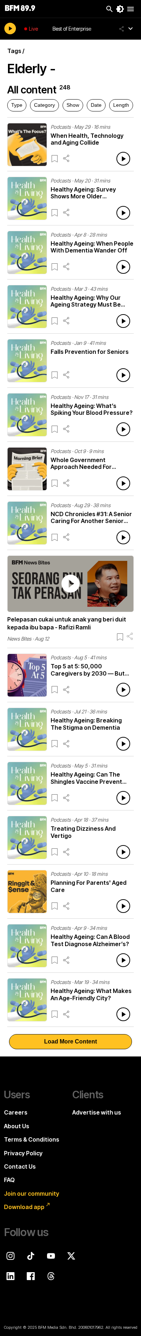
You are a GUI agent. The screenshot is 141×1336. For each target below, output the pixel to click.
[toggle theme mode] (120, 9)
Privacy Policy (23, 1153)
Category (44, 105)
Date (96, 105)
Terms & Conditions (31, 1139)
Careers (15, 1112)
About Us (16, 1126)
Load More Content (70, 1041)
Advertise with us (96, 1112)
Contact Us (20, 1166)
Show (73, 105)
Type (16, 105)
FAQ (9, 1179)
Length (121, 105)
